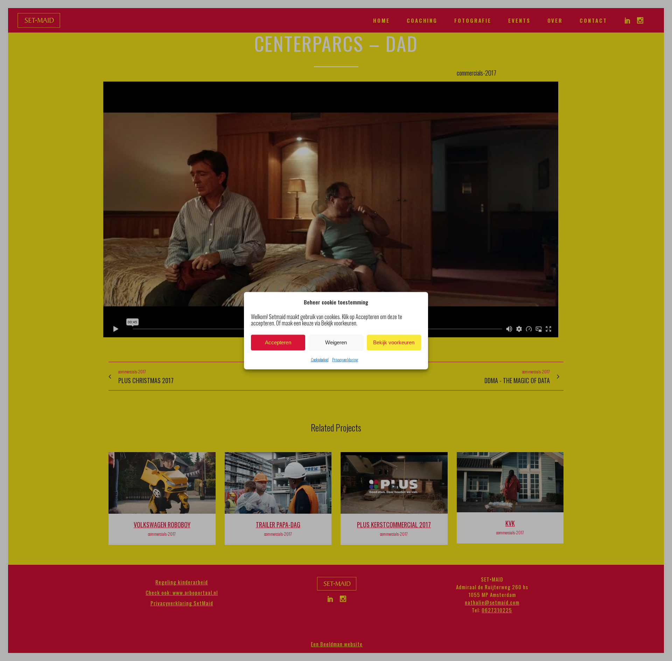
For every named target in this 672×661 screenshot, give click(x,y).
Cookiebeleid (320, 359)
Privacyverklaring (345, 359)
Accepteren (278, 342)
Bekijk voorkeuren (393, 342)
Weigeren (336, 342)
